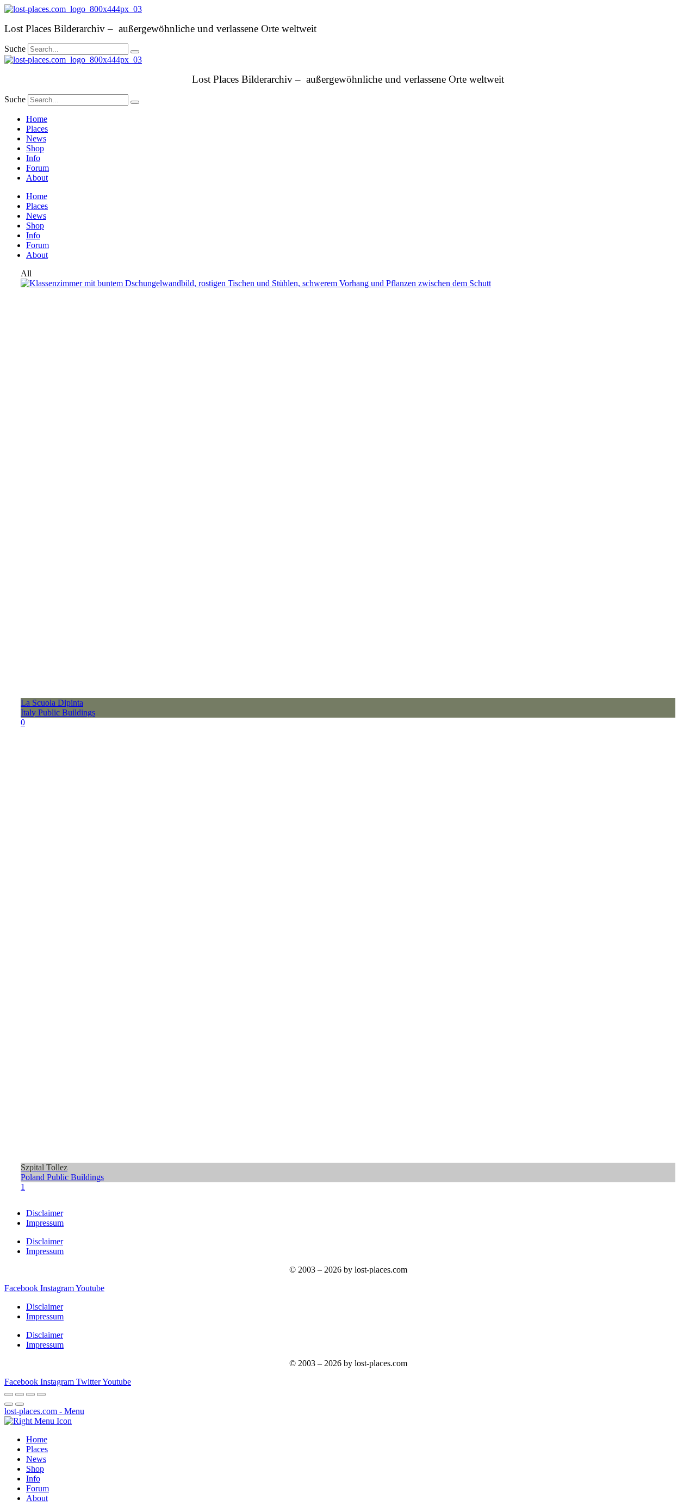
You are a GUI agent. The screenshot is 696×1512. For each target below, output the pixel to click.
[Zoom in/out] (41, 1394)
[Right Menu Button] (38, 1420)
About (37, 177)
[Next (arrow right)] (19, 1404)
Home (36, 119)
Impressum (45, 1222)
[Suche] (134, 51)
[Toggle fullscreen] (30, 1394)
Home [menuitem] (36, 1439)
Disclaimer (44, 1213)
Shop (35, 148)
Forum (37, 167)
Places (37, 128)
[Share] (19, 1394)
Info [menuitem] (33, 1478)
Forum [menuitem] (37, 1488)
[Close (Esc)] (8, 1394)
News (36, 138)
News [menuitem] (36, 1459)
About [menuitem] (37, 1498)
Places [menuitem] (37, 1449)
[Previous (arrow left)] (8, 1404)
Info (33, 158)
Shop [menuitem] (35, 1468)
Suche (15, 48)
